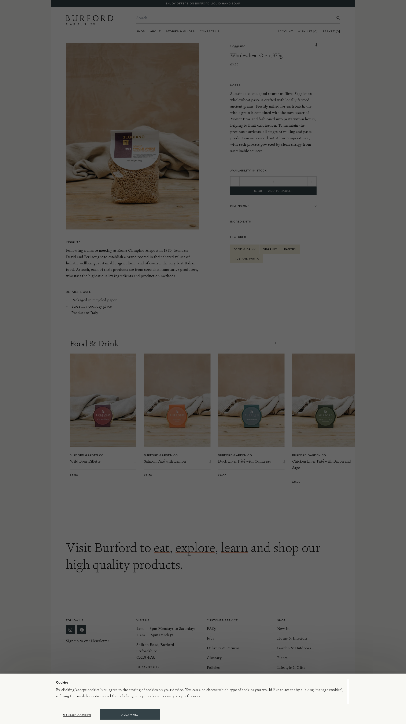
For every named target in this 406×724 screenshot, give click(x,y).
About (155, 31)
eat (162, 547)
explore (195, 547)
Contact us (210, 31)
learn (234, 547)
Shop (140, 31)
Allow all (130, 714)
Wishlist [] (308, 31)
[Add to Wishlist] (315, 45)
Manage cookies (77, 715)
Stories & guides (180, 31)
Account (285, 31)
